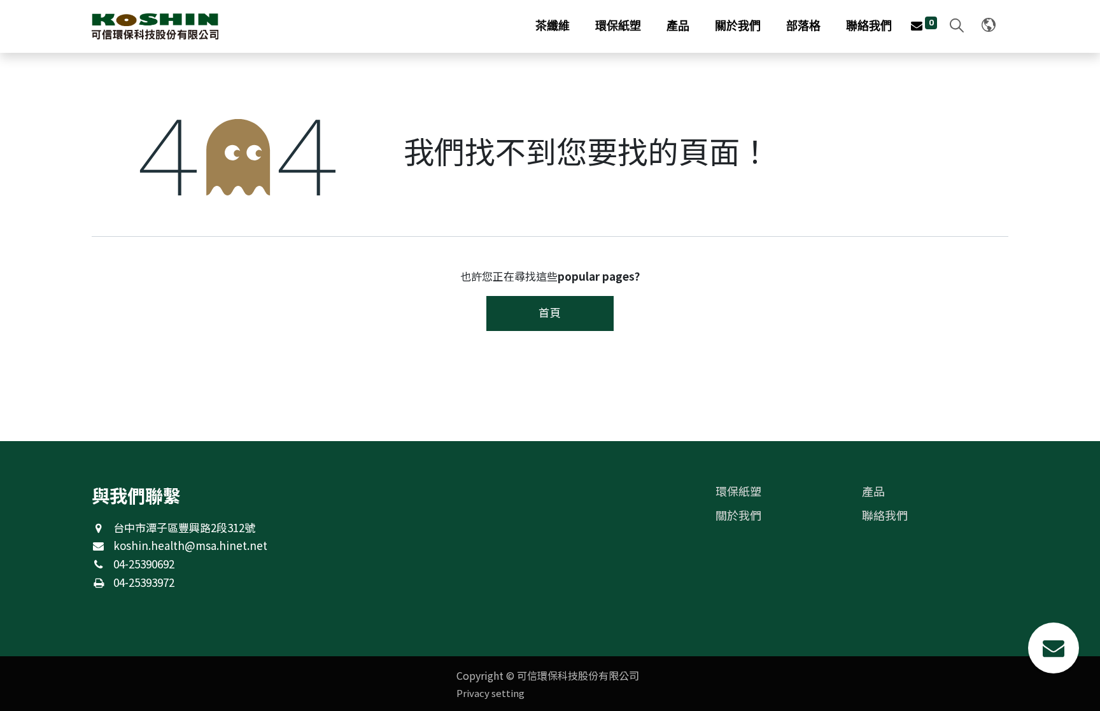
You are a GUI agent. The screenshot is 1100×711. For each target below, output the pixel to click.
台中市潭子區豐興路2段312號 (184, 527)
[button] (953, 26)
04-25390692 (143, 564)
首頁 (550, 312)
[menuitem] (552, 26)
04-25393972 (143, 582)
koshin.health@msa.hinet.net (190, 545)
